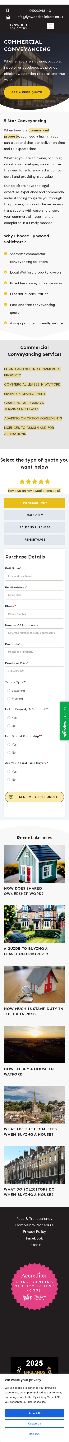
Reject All (34, 1433)
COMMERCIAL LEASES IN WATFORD (32, 384)
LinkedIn (34, 1244)
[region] (34, 1408)
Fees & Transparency (34, 1218)
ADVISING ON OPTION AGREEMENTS (33, 418)
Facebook (34, 1238)
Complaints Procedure (34, 1225)
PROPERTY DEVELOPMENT (25, 393)
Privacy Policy (34, 1231)
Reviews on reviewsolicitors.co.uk (34, 490)
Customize (34, 1423)
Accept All (34, 1413)
